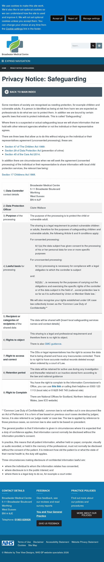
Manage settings (91, 18)
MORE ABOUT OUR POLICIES (86, 514)
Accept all (57, 18)
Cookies (22, 545)
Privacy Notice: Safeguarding (22, 68)
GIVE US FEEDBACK (49, 523)
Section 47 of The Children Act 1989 (24, 146)
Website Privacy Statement (85, 541)
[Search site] (93, 45)
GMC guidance (53, 343)
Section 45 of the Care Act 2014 (22, 154)
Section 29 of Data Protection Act (23, 150)
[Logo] (15, 45)
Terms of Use (24, 541)
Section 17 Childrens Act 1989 (18, 174)
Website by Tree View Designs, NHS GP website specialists (33, 552)
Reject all (72, 18)
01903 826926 (23, 519)
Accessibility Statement (57, 541)
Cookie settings (14, 28)
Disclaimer (38, 541)
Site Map (32, 545)
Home (4, 68)
